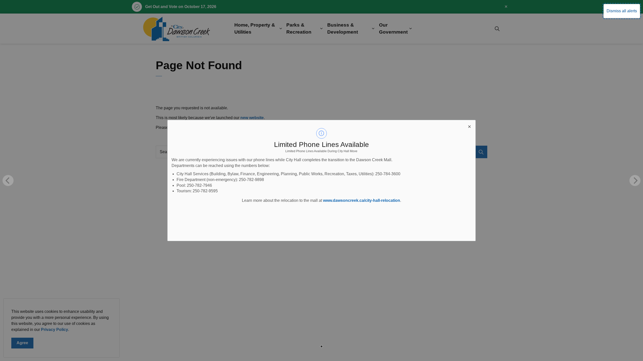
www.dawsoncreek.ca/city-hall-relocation (361, 200)
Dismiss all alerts (622, 11)
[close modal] (469, 126)
